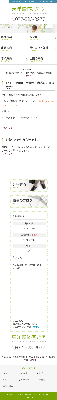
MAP (28, 76)
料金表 (41, 373)
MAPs (36, 327)
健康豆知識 (25, 380)
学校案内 (42, 380)
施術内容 (24, 373)
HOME (5, 373)
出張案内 (6, 380)
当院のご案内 (8, 386)
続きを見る (7, 128)
